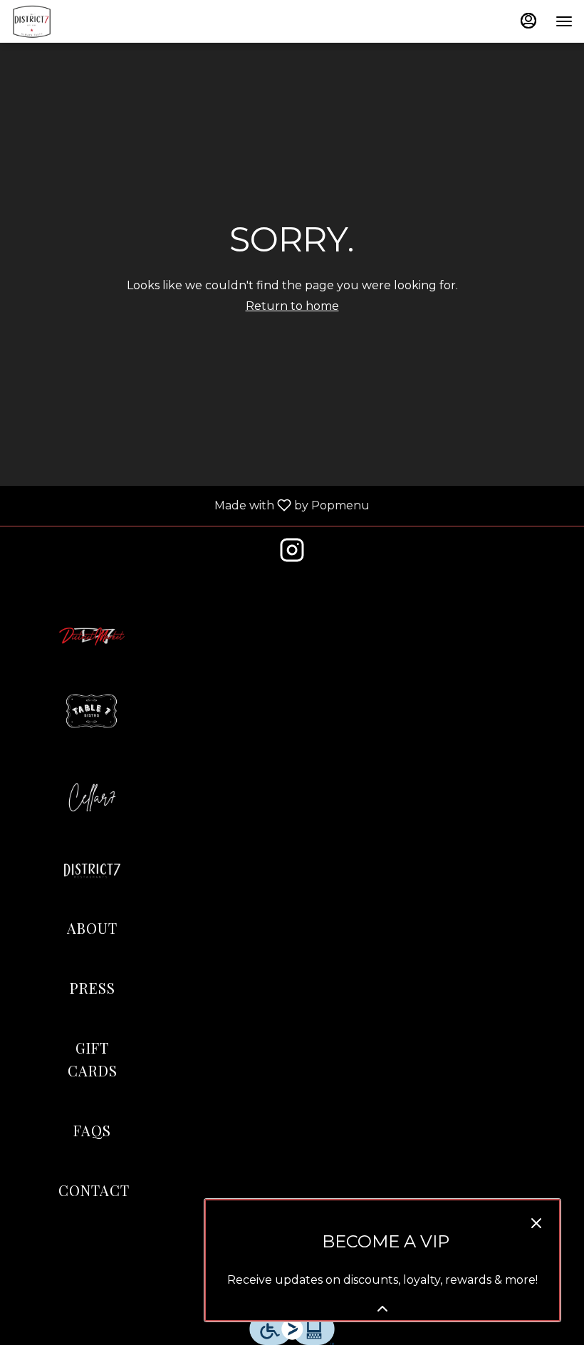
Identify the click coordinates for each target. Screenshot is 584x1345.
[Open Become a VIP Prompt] (382, 1308)
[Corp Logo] (92, 868)
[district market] (92, 635)
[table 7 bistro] (92, 712)
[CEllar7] (92, 796)
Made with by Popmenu (190, 506)
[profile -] (528, 20)
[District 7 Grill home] (75, 21)
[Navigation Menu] (564, 21)
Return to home (292, 306)
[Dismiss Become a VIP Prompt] (536, 1223)
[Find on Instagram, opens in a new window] (292, 554)
